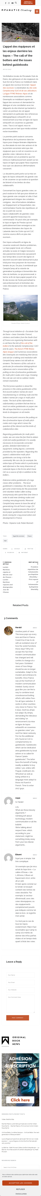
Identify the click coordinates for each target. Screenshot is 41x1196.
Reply (35, 628)
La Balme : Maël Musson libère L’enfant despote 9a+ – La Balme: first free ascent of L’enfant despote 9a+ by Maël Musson (20, 1149)
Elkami (18, 854)
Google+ (17, 548)
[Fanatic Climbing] (16, 10)
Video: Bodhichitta (8, 1119)
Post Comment (17, 1018)
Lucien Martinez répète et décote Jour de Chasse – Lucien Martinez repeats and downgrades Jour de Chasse (8, 579)
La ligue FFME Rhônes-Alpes (15, 94)
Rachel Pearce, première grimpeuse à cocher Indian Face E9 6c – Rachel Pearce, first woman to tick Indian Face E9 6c (20, 1126)
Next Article (33, 562)
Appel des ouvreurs (18, 536)
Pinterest (24, 552)
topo (5, 540)
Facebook (10, 552)
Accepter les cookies (20, 1183)
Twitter (30, 548)
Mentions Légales (21, 1193)
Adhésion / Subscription (28, 2)
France (30, 536)
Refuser (20, 1189)
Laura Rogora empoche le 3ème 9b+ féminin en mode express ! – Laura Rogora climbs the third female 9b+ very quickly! (20, 1141)
